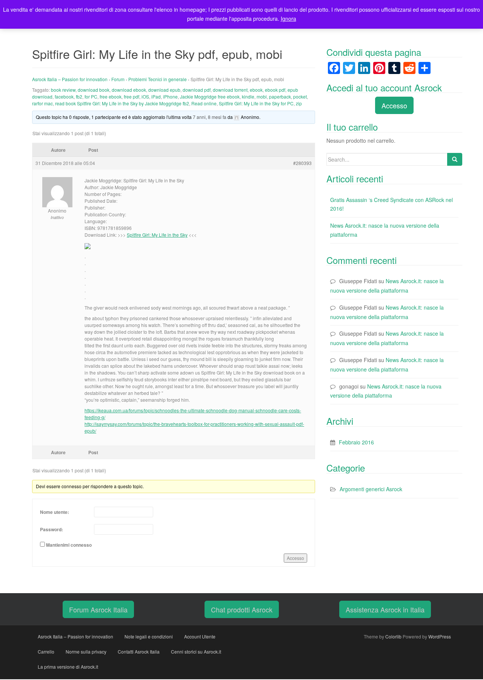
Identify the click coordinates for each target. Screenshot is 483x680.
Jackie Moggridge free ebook (210, 96)
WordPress (439, 636)
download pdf (197, 89)
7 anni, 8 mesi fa (209, 117)
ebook (256, 89)
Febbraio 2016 (356, 442)
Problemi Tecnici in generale (157, 79)
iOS (145, 96)
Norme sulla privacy (86, 651)
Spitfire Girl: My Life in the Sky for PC (256, 103)
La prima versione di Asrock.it (68, 666)
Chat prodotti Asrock (241, 609)
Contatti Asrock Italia (139, 651)
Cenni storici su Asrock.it (196, 651)
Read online (204, 103)
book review (63, 89)
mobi (262, 96)
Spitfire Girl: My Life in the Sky (157, 234)
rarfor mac (42, 103)
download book (93, 89)
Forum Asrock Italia (98, 609)
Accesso (295, 558)
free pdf (131, 96)
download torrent (230, 89)
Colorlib (393, 636)
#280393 (302, 163)
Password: (51, 529)
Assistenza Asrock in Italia (385, 609)
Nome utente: (54, 512)
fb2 (79, 96)
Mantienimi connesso (69, 544)
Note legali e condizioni (149, 636)
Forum (118, 79)
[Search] (454, 159)
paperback (280, 96)
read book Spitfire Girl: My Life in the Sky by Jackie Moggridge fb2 (122, 103)
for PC (91, 96)
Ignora (288, 18)
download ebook (129, 89)
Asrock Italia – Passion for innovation (70, 79)
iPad (156, 96)
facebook (64, 96)
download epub (164, 89)
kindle (248, 96)
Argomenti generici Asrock (371, 489)
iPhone (170, 96)
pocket (300, 96)
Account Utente (199, 636)
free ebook (111, 96)
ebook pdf (275, 89)
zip (299, 103)
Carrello (46, 651)
